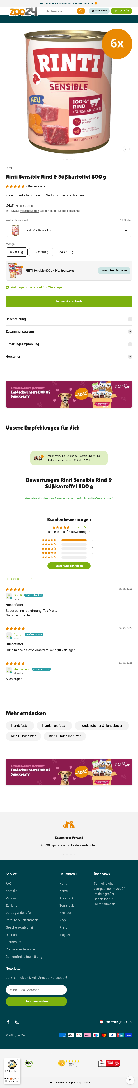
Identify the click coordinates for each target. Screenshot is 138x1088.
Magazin (65, 935)
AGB (50, 1082)
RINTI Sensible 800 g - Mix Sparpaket (49, 270)
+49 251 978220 (81, 460)
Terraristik (66, 905)
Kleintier (65, 913)
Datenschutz (60, 1082)
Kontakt (11, 891)
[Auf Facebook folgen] (8, 1021)
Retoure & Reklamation (22, 920)
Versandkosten (29, 211)
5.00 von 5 (78, 527)
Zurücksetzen (72, 11)
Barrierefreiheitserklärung (24, 957)
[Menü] (18, 1060)
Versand (12, 898)
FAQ (8, 883)
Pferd (63, 927)
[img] (15, 589)
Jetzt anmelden (36, 1001)
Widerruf (86, 1082)
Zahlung (11, 905)
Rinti (9, 168)
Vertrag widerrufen (19, 913)
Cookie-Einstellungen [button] (21, 949)
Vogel (63, 920)
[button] (16, 186)
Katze (63, 891)
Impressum (74, 1082)
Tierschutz (13, 942)
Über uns (12, 935)
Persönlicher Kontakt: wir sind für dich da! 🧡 (69, 3)
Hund (63, 883)
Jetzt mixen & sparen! (114, 270)
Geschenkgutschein (20, 927)
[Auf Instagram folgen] (17, 1021)
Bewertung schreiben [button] (69, 565)
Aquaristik (66, 898)
